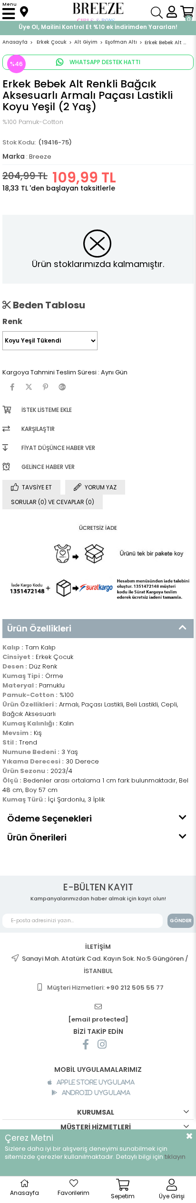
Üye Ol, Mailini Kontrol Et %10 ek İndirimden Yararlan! (98, 27)
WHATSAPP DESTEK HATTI (104, 62)
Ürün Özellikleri (39, 628)
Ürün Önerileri (37, 837)
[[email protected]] (98, 1007)
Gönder (181, 920)
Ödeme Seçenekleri (49, 818)
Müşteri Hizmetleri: (105, 987)
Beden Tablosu (48, 305)
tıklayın (175, 1156)
